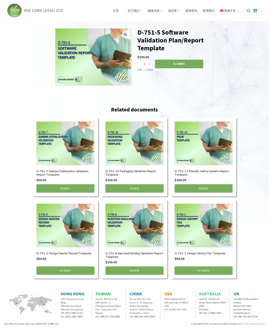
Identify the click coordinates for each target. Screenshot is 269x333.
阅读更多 (65, 188)
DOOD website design (253, 323)
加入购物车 (179, 63)
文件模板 (149, 69)
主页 (116, 10)
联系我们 (208, 10)
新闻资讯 (191, 10)
